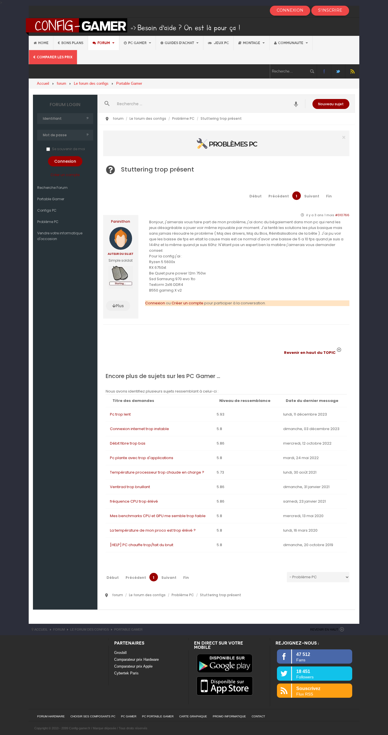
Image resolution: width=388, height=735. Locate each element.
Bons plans (72, 43)
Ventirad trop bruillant (130, 487)
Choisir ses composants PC (92, 716)
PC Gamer (137, 43)
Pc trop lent (120, 414)
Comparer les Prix (54, 57)
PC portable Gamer (158, 716)
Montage (252, 43)
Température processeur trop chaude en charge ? (157, 472)
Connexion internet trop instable (139, 428)
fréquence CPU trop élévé (134, 501)
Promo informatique (229, 716)
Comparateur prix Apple (133, 666)
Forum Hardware (51, 716)
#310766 (342, 215)
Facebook (324, 71)
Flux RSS (352, 71)
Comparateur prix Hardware (136, 659)
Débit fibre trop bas (127, 443)
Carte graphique (193, 716)
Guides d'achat (180, 43)
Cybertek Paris (126, 673)
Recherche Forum (52, 187)
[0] (226, 143)
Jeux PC (221, 43)
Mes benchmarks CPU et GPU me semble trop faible (158, 516)
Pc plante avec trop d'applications (141, 458)
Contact (258, 716)
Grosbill (120, 653)
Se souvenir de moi (68, 148)
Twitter (338, 71)
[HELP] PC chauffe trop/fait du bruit (141, 545)
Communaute (291, 43)
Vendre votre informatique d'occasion (59, 236)
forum (104, 43)
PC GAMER (128, 716)
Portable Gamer (50, 199)
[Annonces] (296, 103)
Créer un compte (65, 174)
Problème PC (48, 221)
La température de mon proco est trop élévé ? (153, 530)
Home (43, 43)
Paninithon (120, 221)
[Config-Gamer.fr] (133, 26)
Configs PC (47, 210)
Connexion (155, 303)
